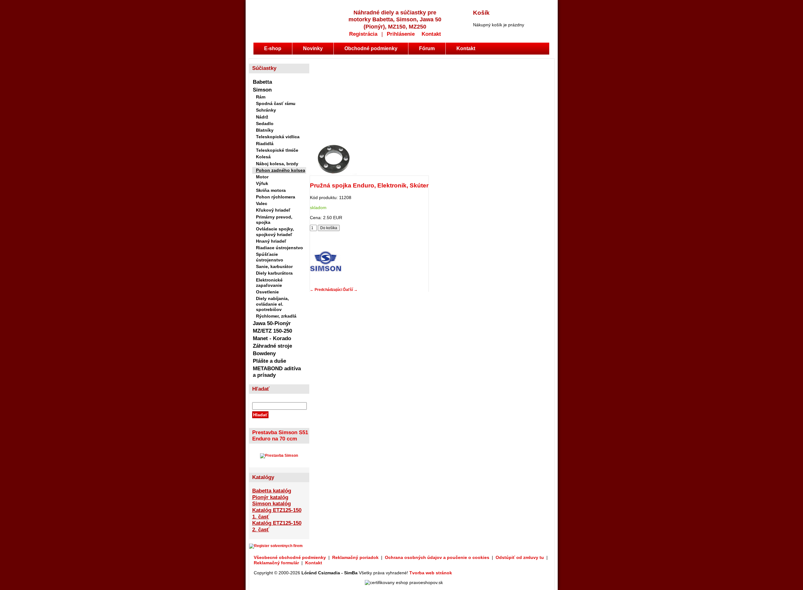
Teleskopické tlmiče (277, 150)
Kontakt (431, 34)
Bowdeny (264, 353)
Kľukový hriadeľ (273, 210)
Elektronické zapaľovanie (269, 282)
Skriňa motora (271, 190)
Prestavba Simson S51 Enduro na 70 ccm (280, 435)
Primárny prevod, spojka (274, 219)
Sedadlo (265, 123)
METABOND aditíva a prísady (277, 372)
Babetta (262, 82)
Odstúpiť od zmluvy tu (520, 557)
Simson (262, 90)
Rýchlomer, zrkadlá (276, 316)
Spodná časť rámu (275, 103)
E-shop (272, 48)
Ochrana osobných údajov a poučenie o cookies (437, 557)
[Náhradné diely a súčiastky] (286, 16)
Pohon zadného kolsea (280, 170)
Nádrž (262, 116)
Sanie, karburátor (274, 266)
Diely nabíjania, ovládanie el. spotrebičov (272, 304)
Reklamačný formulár (276, 562)
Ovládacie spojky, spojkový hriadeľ (275, 231)
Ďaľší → (350, 289)
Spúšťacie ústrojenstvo (269, 257)
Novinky (313, 48)
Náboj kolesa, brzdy (277, 163)
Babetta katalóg (271, 490)
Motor (262, 176)
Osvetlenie (267, 291)
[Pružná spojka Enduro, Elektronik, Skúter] (333, 173)
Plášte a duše (269, 361)
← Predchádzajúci (326, 289)
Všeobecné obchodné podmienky (290, 557)
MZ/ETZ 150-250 (272, 331)
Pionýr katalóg (270, 497)
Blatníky (265, 130)
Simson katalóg (271, 503)
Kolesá (263, 156)
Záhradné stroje (272, 346)
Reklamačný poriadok (355, 557)
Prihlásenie (401, 34)
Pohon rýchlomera (275, 196)
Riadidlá (265, 143)
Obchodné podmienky (370, 48)
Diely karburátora (274, 273)
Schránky (266, 110)
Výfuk (262, 183)
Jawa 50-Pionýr (272, 323)
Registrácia (363, 34)
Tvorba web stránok (430, 572)
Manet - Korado (272, 338)
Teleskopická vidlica (278, 136)
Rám (260, 96)
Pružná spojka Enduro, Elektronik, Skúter (369, 185)
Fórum (427, 48)
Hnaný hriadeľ (271, 241)
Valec (261, 203)
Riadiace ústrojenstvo (279, 247)
